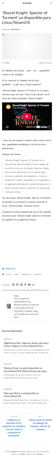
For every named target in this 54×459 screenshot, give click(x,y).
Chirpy (40, 454)
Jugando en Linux (18, 451)
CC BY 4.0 (34, 290)
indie (16, 274)
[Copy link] (33, 285)
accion (9, 274)
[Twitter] (13, 285)
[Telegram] (21, 285)
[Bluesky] (29, 285)
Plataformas (10, 269)
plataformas (26, 274)
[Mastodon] (25, 285)
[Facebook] (17, 285)
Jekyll (22, 454)
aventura (37, 274)
